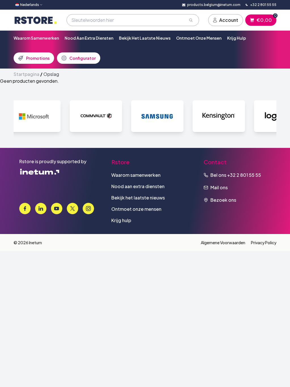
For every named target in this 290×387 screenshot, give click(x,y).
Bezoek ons (223, 200)
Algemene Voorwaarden (223, 242)
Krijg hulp (236, 38)
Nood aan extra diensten (89, 38)
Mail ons (219, 187)
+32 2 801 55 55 (244, 175)
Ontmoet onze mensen (198, 38)
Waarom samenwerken (36, 38)
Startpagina (26, 74)
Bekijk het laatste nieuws (144, 38)
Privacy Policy (263, 242)
